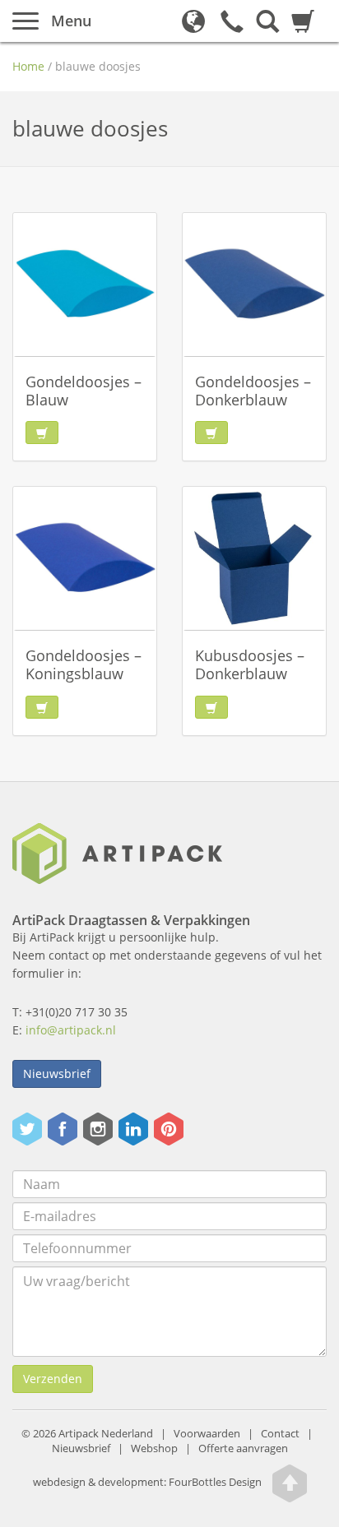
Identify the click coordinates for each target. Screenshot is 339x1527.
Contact (280, 1434)
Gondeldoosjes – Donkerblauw (253, 391)
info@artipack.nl (71, 1030)
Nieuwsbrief (57, 1073)
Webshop (154, 1448)
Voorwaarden (207, 1434)
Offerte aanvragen (243, 1448)
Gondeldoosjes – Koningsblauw (84, 664)
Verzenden (52, 1378)
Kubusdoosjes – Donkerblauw (249, 664)
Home (28, 66)
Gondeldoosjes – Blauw (84, 391)
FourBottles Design (147, 1482)
